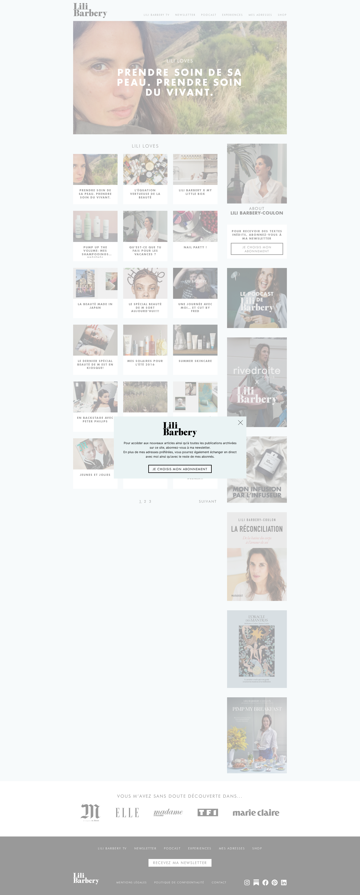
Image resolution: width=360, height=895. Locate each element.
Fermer (240, 422)
